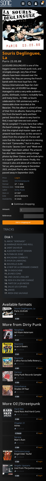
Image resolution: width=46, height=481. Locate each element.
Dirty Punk (20, 190)
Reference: (7, 215)
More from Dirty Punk (21, 324)
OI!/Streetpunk (22, 181)
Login (17, 178)
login (40, 318)
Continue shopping (24, 204)
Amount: (6, 209)
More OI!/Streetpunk (21, 403)
